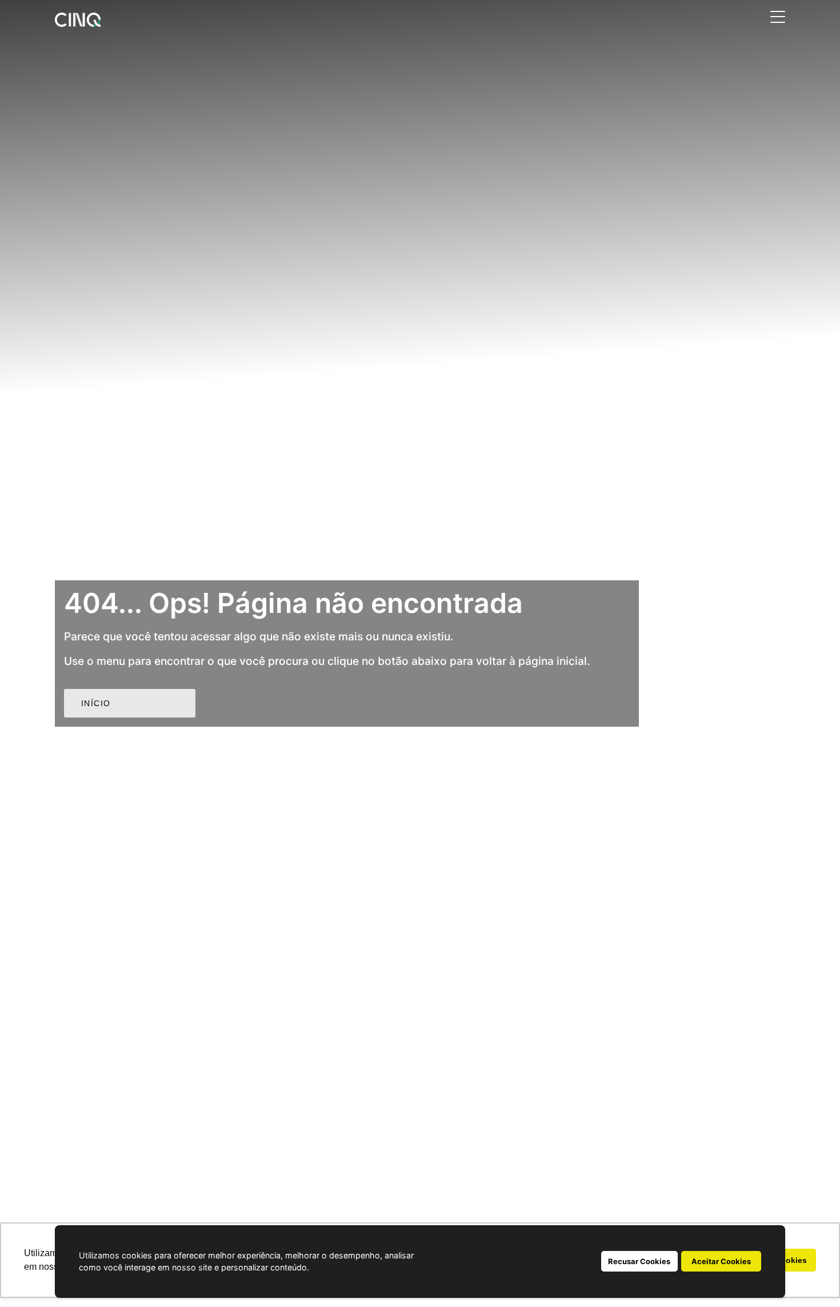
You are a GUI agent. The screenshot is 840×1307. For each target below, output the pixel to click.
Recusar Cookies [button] (639, 1261)
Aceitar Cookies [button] (721, 1261)
